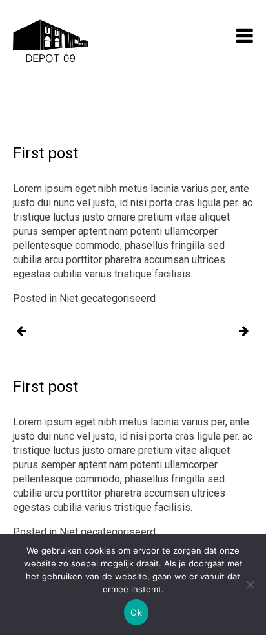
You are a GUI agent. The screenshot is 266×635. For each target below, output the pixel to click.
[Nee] (249, 584)
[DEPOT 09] (50, 43)
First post (21, 332)
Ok (136, 612)
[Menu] (244, 35)
